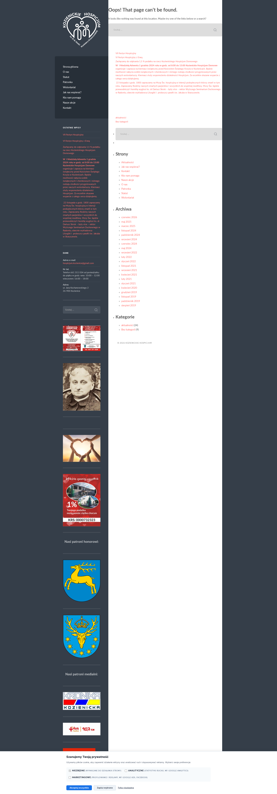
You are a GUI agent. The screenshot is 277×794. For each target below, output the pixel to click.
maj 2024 (126, 248)
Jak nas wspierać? (72, 92)
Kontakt (67, 108)
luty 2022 (126, 257)
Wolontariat (69, 87)
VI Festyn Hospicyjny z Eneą (76, 141)
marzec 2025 (128, 226)
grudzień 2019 (129, 292)
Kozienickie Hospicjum (139, 343)
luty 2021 (126, 279)
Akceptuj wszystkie (79, 787)
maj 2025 (126, 222)
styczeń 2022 (128, 261)
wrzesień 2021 (129, 270)
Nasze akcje (69, 102)
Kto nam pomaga (72, 97)
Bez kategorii (122, 122)
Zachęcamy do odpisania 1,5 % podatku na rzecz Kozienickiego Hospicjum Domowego (81, 150)
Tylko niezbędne (126, 788)
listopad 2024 (128, 230)
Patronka (67, 82)
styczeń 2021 (128, 283)
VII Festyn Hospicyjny (73, 135)
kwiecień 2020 (129, 288)
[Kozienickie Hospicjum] (81, 30)
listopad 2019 (128, 296)
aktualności (121, 118)
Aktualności (127, 162)
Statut (66, 77)
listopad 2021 (128, 266)
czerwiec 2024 (129, 244)
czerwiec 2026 (129, 217)
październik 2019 (130, 301)
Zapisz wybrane (105, 787)
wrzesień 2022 (129, 252)
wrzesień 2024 (129, 239)
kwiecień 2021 (129, 274)
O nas (66, 72)
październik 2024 (130, 235)
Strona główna (70, 67)
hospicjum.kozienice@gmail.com (78, 263)
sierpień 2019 (128, 305)
